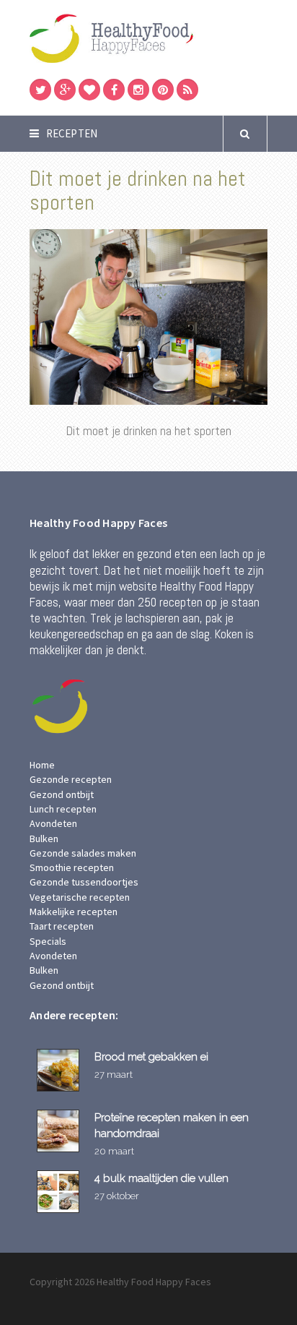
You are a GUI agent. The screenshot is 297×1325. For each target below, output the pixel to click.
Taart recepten (62, 925)
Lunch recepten (63, 808)
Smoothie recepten (72, 867)
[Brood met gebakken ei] (60, 1070)
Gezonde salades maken (83, 852)
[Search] (245, 134)
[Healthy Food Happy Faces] (148, 37)
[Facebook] (114, 89)
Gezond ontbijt (62, 794)
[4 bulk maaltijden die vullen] (60, 1191)
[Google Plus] (65, 89)
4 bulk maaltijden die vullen (161, 1178)
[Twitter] (40, 89)
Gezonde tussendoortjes (84, 881)
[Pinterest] (163, 89)
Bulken (44, 838)
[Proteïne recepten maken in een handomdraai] (60, 1131)
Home (42, 764)
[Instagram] (138, 89)
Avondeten (53, 823)
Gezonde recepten (71, 779)
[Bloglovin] (89, 89)
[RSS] (187, 89)
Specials (48, 941)
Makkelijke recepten (74, 911)
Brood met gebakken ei (151, 1056)
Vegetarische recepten (80, 897)
